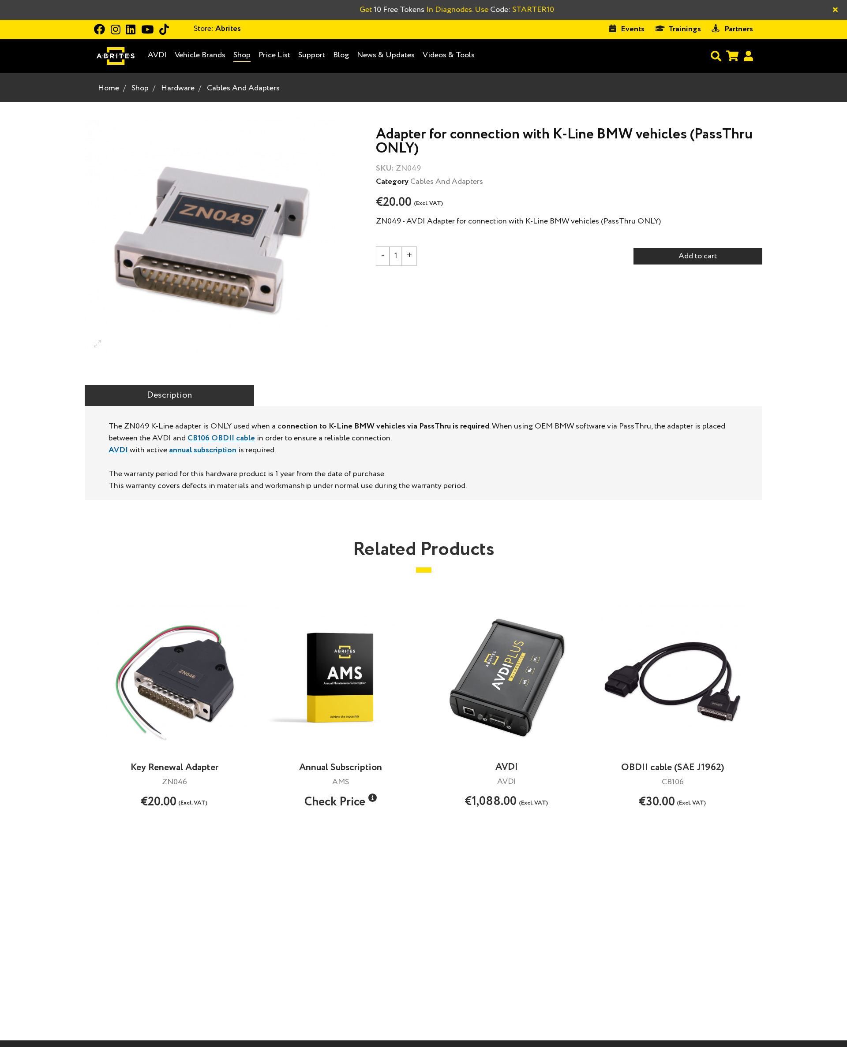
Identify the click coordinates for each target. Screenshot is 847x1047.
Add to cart (697, 256)
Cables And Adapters (243, 88)
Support (311, 55)
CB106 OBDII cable (221, 438)
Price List (274, 55)
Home (108, 88)
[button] (372, 798)
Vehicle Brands (200, 55)
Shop (242, 55)
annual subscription (202, 450)
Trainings (684, 29)
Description (169, 395)
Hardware (178, 88)
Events (633, 29)
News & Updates (386, 55)
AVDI (157, 55)
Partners (738, 29)
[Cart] (732, 55)
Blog (341, 55)
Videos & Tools (449, 55)
